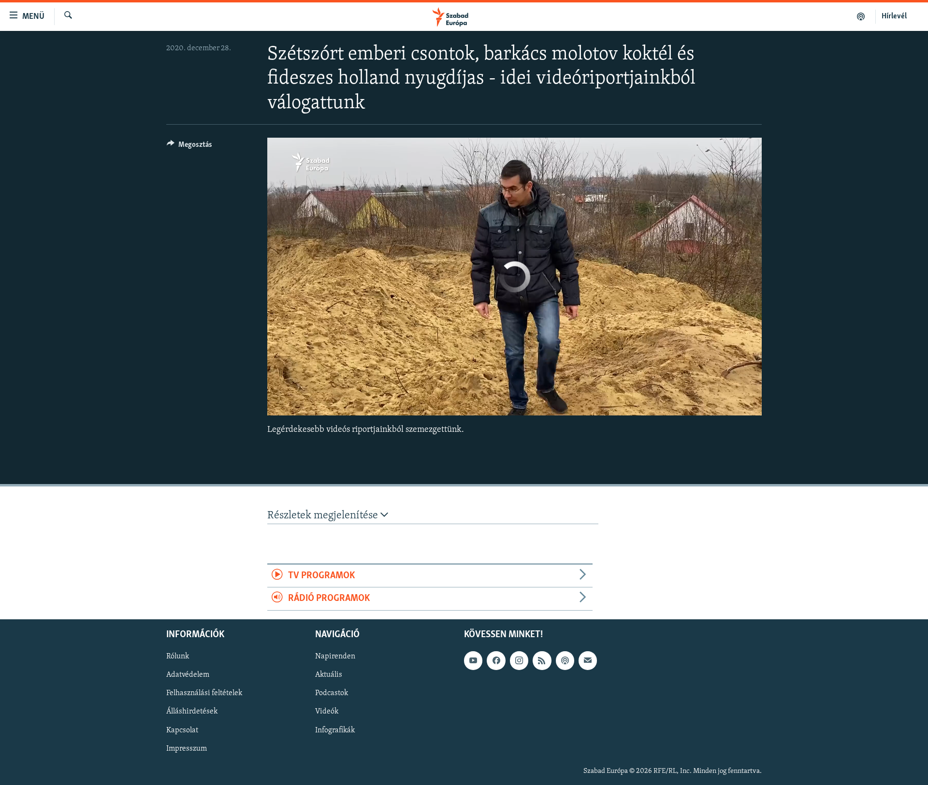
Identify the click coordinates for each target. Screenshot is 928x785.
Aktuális (328, 675)
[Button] (189, 147)
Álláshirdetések (192, 711)
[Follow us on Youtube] (473, 660)
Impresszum (186, 748)
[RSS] (542, 660)
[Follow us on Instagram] (519, 660)
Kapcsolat (182, 730)
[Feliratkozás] (588, 660)
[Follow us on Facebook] (496, 660)
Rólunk (177, 656)
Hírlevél (894, 16)
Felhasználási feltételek (204, 693)
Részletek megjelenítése (323, 515)
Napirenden (335, 656)
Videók (326, 711)
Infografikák (335, 730)
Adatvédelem (187, 675)
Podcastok (331, 693)
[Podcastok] (861, 16)
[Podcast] (565, 660)
